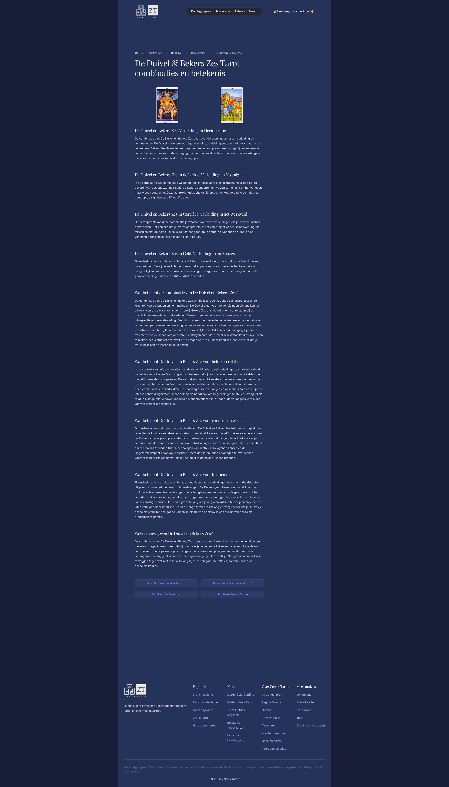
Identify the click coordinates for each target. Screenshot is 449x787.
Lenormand (304, 694)
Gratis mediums (203, 694)
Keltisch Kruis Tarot (240, 702)
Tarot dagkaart (203, 710)
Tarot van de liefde (205, 702)
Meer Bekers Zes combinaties (230, 583)
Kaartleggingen (200, 11)
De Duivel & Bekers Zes (228, 52)
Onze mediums (272, 741)
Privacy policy (271, 717)
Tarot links (269, 725)
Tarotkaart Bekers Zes (231, 594)
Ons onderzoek (272, 694)
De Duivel (176, 52)
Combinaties (198, 52)
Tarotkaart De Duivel (164, 594)
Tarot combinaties (274, 748)
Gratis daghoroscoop (311, 725)
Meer (252, 11)
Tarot (300, 717)
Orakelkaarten (306, 702)
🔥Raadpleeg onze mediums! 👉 (293, 11)
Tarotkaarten (223, 11)
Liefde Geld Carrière (240, 694)
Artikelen (240, 11)
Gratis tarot (200, 717)
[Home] (136, 53)
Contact (267, 710)
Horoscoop (304, 710)
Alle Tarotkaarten (273, 733)
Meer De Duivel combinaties (164, 583)
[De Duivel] (167, 105)
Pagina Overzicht (273, 702)
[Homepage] (147, 12)
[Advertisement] (292, 140)
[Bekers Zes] (232, 105)
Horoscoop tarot (204, 725)
